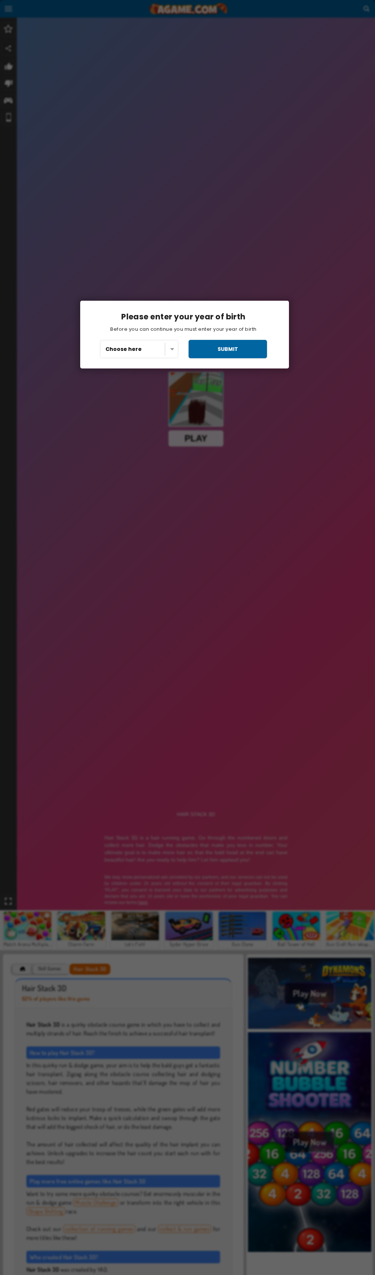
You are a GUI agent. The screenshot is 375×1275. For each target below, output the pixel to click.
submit (228, 349)
